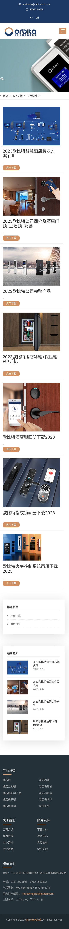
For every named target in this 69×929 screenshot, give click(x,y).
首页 (5, 96)
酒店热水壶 (45, 793)
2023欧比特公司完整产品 (46, 703)
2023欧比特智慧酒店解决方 (46, 663)
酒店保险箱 (9, 806)
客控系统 (44, 806)
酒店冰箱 (44, 780)
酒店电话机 (45, 786)
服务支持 (17, 96)
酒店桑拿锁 (9, 799)
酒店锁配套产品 (12, 793)
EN (37, 17)
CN (31, 17)
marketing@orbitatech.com (38, 894)
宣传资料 (32, 96)
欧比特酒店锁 (33, 920)
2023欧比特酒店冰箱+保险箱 (45, 723)
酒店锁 (7, 780)
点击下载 (11, 168)
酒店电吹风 (45, 799)
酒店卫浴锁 (9, 786)
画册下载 (16, 616)
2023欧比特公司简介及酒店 (46, 683)
